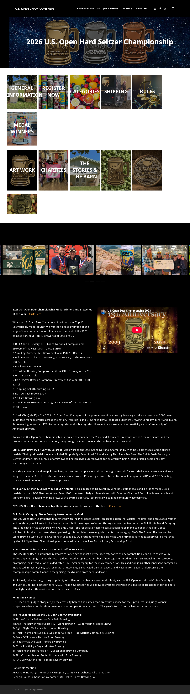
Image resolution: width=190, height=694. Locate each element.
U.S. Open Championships (34, 8)
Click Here (35, 314)
